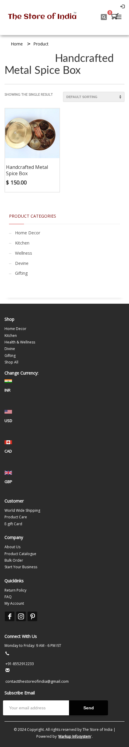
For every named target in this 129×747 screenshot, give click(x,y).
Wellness (23, 253)
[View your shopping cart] (114, 17)
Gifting (21, 273)
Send (88, 707)
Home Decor (27, 233)
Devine (21, 263)
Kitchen (22, 243)
